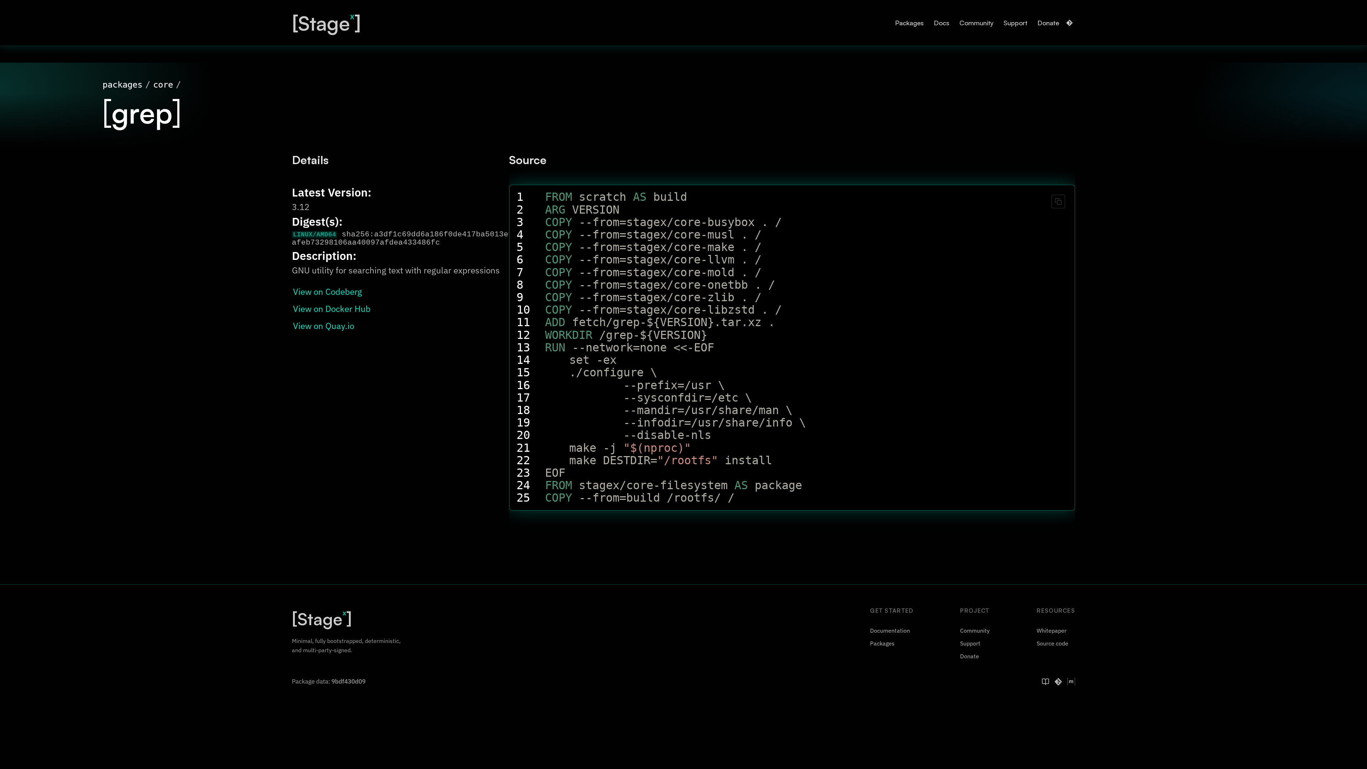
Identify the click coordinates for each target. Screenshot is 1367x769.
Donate (1048, 23)
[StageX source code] (1058, 682)
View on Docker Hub (332, 308)
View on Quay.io (323, 325)
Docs (941, 23)
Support (1015, 23)
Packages (909, 23)
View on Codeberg (327, 291)
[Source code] (1069, 22)
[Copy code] (1058, 201)
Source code (1052, 643)
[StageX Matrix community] (1071, 682)
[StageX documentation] (1045, 682)
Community (976, 23)
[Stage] (326, 22)
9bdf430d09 (348, 681)
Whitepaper (1052, 630)
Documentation (890, 630)
